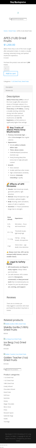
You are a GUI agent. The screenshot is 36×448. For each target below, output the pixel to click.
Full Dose (7, 395)
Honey (6, 401)
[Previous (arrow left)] (1, 447)
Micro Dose (7, 407)
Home (5, 31)
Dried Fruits (12, 31)
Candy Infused (8, 386)
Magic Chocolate (9, 404)
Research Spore (8, 413)
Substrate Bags (8, 416)
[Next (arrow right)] (2, 447)
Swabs (6, 419)
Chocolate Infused (9, 389)
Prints (5, 410)
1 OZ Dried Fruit (9, 380)
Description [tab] (9, 87)
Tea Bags (7, 422)
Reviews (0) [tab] (9, 90)
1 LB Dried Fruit (16, 81)
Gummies (7, 398)
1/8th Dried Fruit (9, 383)
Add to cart (11, 73)
